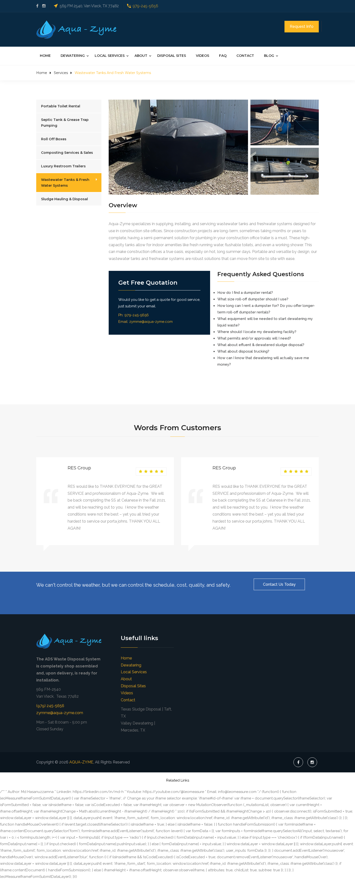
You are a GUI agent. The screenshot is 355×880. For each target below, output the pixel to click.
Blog (269, 55)
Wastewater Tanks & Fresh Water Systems (65, 182)
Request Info (301, 26)
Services (61, 73)
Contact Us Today (279, 584)
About (141, 55)
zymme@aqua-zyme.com (151, 321)
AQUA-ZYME (81, 762)
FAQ (223, 55)
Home (45, 55)
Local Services (110, 55)
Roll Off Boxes (53, 139)
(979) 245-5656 (50, 705)
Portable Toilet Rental (60, 106)
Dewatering (73, 55)
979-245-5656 (145, 6)
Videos (202, 55)
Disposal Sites (171, 55)
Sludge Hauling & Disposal (64, 199)
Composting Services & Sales (67, 152)
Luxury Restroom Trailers (63, 166)
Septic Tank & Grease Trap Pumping (65, 123)
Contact (245, 55)
